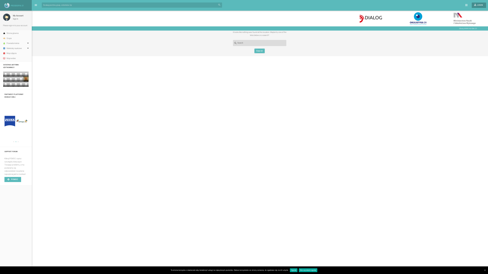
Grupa (7, 38)
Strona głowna (11, 33)
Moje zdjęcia (10, 53)
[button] (13, 141)
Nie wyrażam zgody (308, 270)
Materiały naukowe (16, 48)
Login (478, 4)
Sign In (15, 19)
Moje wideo (9, 58)
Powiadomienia (16, 43)
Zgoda (293, 270)
